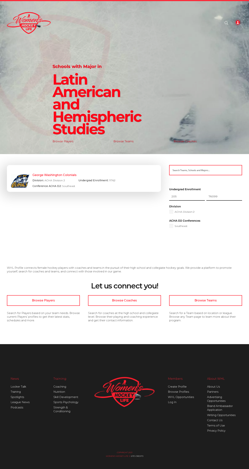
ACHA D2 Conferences (184, 220)
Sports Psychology (65, 402)
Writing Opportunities (221, 415)
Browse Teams (123, 141)
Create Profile (177, 386)
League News (20, 402)
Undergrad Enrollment (185, 189)
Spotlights (17, 397)
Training (16, 391)
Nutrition (59, 391)
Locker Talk (18, 386)
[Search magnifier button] (237, 170)
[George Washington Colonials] (84, 178)
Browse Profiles (178, 391)
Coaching (59, 386)
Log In (172, 402)
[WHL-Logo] (29, 23)
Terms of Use (216, 425)
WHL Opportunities (181, 397)
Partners (212, 391)
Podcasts (17, 407)
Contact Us (214, 420)
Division (175, 206)
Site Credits (137, 456)
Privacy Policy (216, 430)
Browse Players (62, 141)
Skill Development (65, 397)
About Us (213, 386)
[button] (226, 23)
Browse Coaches (185, 141)
